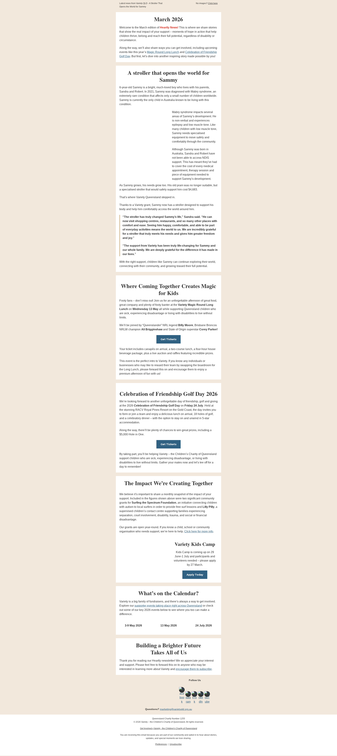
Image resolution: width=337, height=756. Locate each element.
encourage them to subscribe (194, 669)
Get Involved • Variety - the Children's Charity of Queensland (168, 728)
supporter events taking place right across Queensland (168, 605)
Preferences (161, 744)
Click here (213, 3)
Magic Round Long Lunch (163, 52)
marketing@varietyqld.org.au (176, 709)
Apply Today (195, 574)
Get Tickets (168, 339)
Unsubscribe (176, 744)
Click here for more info (198, 531)
